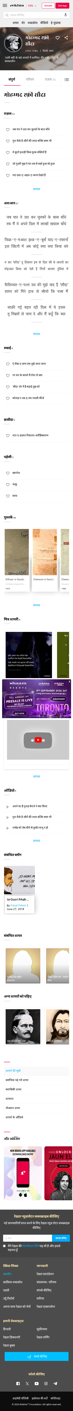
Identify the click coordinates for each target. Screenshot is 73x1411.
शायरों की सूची (13, 1071)
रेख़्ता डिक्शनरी (11, 1337)
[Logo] (17, 5)
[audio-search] (65, 15)
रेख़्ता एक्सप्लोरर (46, 1306)
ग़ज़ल (50, 80)
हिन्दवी (7, 1329)
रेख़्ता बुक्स (9, 1345)
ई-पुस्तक (56, 22)
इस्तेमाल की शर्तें (39, 1398)
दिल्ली (45, 51)
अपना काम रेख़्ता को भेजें (17, 1306)
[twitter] (27, 1383)
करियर (40, 1298)
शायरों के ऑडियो (14, 1118)
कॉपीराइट (56, 1398)
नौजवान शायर (13, 1108)
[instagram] (46, 1383)
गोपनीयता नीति (30, 1246)
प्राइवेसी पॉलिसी (21, 1398)
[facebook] (18, 1383)
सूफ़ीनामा (42, 1329)
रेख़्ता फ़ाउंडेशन (45, 1273)
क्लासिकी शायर (13, 1090)
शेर (23, 22)
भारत (51, 51)
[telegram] (55, 1383)
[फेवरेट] (57, 37)
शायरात (9, 1099)
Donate (48, 5)
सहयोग (7, 1273)
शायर (16, 22)
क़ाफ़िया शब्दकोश (12, 1282)
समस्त (36, 189)
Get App (62, 5)
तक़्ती (6, 1290)
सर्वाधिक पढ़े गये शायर (17, 1080)
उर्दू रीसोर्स (8, 1298)
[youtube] (36, 1383)
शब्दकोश (33, 22)
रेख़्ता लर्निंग (43, 1337)
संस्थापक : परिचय (46, 1282)
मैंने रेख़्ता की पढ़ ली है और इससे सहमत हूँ (34, 1248)
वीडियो (44, 22)
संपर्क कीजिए (44, 1290)
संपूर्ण (12, 80)
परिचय (30, 80)
